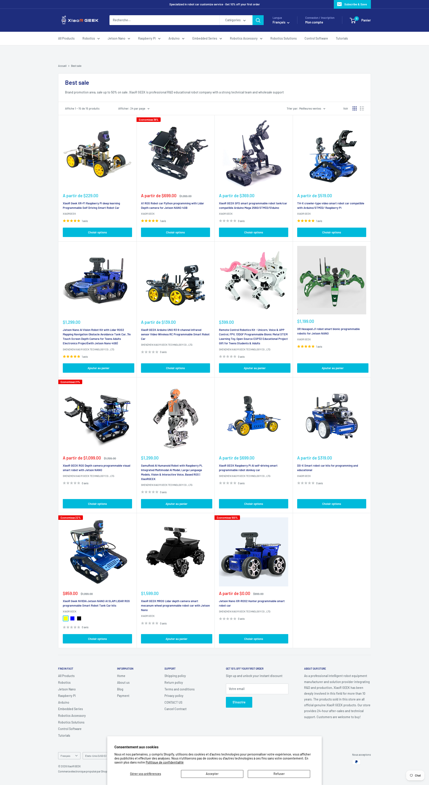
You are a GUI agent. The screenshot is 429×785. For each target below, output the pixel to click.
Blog (120, 689)
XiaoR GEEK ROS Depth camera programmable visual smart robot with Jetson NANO (96, 468)
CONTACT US (173, 702)
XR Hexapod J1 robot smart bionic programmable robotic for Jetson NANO (328, 331)
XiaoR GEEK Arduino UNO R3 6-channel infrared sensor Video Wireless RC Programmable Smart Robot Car (175, 334)
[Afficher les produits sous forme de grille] (355, 108)
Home (121, 676)
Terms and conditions (179, 689)
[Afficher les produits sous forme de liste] (362, 108)
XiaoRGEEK (69, 213)
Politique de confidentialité (165, 762)
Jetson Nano (116, 38)
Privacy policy (173, 696)
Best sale (76, 65)
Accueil (62, 65)
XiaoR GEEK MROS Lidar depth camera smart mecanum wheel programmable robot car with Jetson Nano (175, 605)
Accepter (212, 774)
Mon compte (314, 22)
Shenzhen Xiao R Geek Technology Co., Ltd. (89, 349)
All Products (66, 38)
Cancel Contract (175, 709)
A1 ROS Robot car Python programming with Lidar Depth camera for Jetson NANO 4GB (172, 205)
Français (65, 755)
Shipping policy (175, 676)
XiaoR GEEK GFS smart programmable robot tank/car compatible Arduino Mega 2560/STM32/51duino (253, 205)
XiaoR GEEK (148, 213)
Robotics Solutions (283, 38)
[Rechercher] (258, 20)
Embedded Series (204, 38)
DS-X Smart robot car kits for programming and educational (327, 468)
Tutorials (342, 38)
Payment (123, 696)
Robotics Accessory (244, 38)
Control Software (316, 38)
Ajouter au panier (98, 368)
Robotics (88, 38)
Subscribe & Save (355, 4)
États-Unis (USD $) (95, 755)
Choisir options (97, 232)
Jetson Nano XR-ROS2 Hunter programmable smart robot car (252, 603)
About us (123, 682)
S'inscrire (239, 702)
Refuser (279, 774)
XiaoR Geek (304, 339)
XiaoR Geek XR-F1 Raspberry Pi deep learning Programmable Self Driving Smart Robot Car (91, 205)
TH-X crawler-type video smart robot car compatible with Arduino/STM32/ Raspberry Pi (330, 205)
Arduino (174, 38)
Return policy (173, 682)
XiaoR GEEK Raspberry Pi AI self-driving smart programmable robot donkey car (248, 468)
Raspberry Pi (147, 38)
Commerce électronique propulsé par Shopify (84, 771)
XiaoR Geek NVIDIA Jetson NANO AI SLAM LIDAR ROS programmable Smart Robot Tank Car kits (96, 603)
